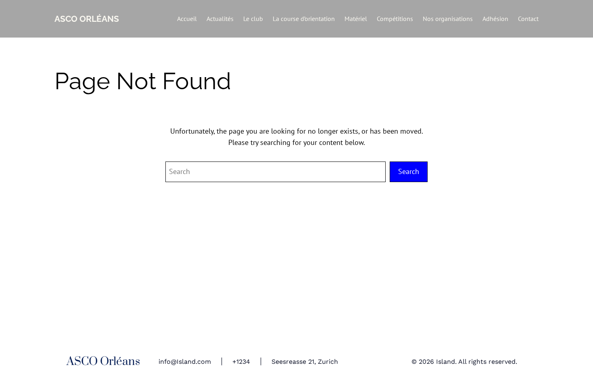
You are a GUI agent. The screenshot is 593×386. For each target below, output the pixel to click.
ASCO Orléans (86, 19)
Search (408, 171)
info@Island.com (185, 361)
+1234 (241, 361)
